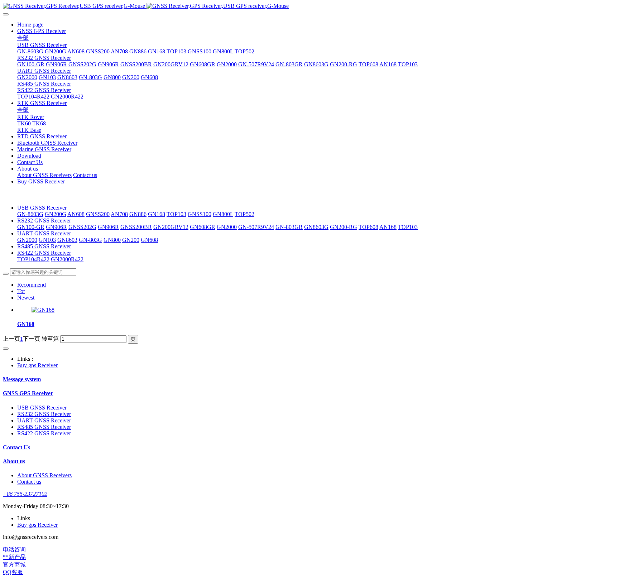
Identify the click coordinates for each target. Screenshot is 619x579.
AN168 (388, 227)
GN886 (138, 214)
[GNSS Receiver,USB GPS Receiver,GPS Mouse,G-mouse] (309, 6)
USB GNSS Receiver (42, 208)
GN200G (55, 214)
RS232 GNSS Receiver (44, 220)
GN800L (223, 214)
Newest (25, 298)
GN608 (149, 240)
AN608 (76, 214)
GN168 (156, 214)
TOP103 (176, 214)
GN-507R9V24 (256, 227)
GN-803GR (289, 227)
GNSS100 (199, 214)
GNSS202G (82, 227)
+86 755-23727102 (25, 494)
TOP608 (368, 227)
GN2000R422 (67, 259)
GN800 (112, 240)
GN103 (47, 240)
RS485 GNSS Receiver (44, 246)
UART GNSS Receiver (44, 233)
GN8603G (316, 227)
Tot (21, 291)
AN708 (119, 214)
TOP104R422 (33, 259)
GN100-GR (30, 227)
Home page (30, 24)
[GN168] (43, 310)
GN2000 (227, 227)
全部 (23, 38)
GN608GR (202, 227)
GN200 (130, 240)
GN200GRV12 (170, 227)
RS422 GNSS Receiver (44, 253)
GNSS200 (98, 214)
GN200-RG (343, 227)
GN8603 (67, 240)
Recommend (31, 285)
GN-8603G (30, 214)
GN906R (56, 227)
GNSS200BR (136, 227)
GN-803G (90, 240)
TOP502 (244, 214)
